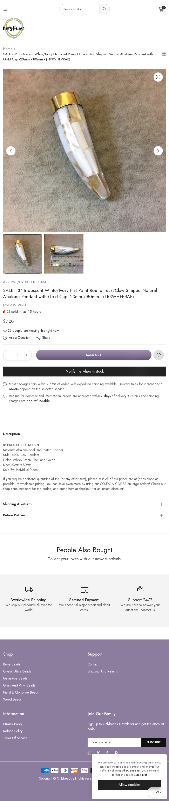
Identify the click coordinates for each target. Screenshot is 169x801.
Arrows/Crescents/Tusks (26, 282)
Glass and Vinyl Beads (19, 685)
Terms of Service (15, 738)
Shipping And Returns (103, 671)
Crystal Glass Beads (17, 671)
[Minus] (8, 355)
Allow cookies (129, 784)
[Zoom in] (158, 77)
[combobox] (84, 9)
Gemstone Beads (15, 678)
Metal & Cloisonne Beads (21, 692)
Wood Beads (12, 699)
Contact (93, 664)
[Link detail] (89, 753)
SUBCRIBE (154, 742)
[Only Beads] (84, 28)
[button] (158, 150)
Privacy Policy (12, 724)
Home (7, 48)
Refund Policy (12, 731)
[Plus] (26, 355)
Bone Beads (11, 664)
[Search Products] (105, 9)
